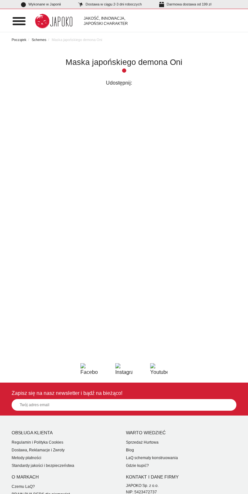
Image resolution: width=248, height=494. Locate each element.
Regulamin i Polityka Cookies (37, 442)
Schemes (39, 40)
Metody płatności (26, 458)
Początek (19, 40)
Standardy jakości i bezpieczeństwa (43, 465)
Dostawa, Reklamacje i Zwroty (38, 450)
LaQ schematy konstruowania (152, 458)
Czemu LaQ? (23, 486)
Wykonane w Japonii (44, 4)
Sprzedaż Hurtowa (142, 442)
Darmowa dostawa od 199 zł (188, 4)
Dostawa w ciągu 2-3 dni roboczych (113, 4)
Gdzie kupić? (137, 465)
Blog (130, 450)
